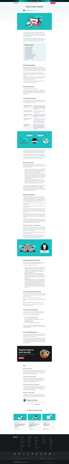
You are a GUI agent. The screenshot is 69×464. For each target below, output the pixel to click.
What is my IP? (50, 439)
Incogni (21, 447)
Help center (50, 447)
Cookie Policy (45, 462)
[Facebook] (35, 404)
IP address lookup (51, 440)
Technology (45, 422)
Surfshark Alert (22, 440)
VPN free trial (29, 446)
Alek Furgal (30, 428)
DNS (49, 438)
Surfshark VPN (22, 438)
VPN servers (29, 441)
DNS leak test (50, 441)
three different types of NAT (30, 164)
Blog (35, 446)
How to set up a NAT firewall (29, 56)
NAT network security (28, 48)
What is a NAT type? (28, 51)
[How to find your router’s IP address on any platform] (34, 417)
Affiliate (43, 438)
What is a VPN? (29, 438)
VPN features (29, 439)
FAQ (26, 59)
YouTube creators (44, 439)
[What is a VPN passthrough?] (48, 417)
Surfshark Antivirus (23, 441)
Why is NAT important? (28, 52)
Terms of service (53, 462)
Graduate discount (44, 441)
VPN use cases (29, 440)
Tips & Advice (16, 422)
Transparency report (37, 447)
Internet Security (31, 422)
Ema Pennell (16, 428)
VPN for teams (36, 438)
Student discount (44, 440)
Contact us (36, 448)
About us (36, 441)
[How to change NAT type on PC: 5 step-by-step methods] (20, 417)
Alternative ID (22, 439)
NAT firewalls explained (28, 47)
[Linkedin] (36, 404)
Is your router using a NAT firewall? (30, 55)
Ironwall (21, 448)
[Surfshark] (16, 3)
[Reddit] (39, 404)
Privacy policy (49, 462)
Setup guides (50, 448)
